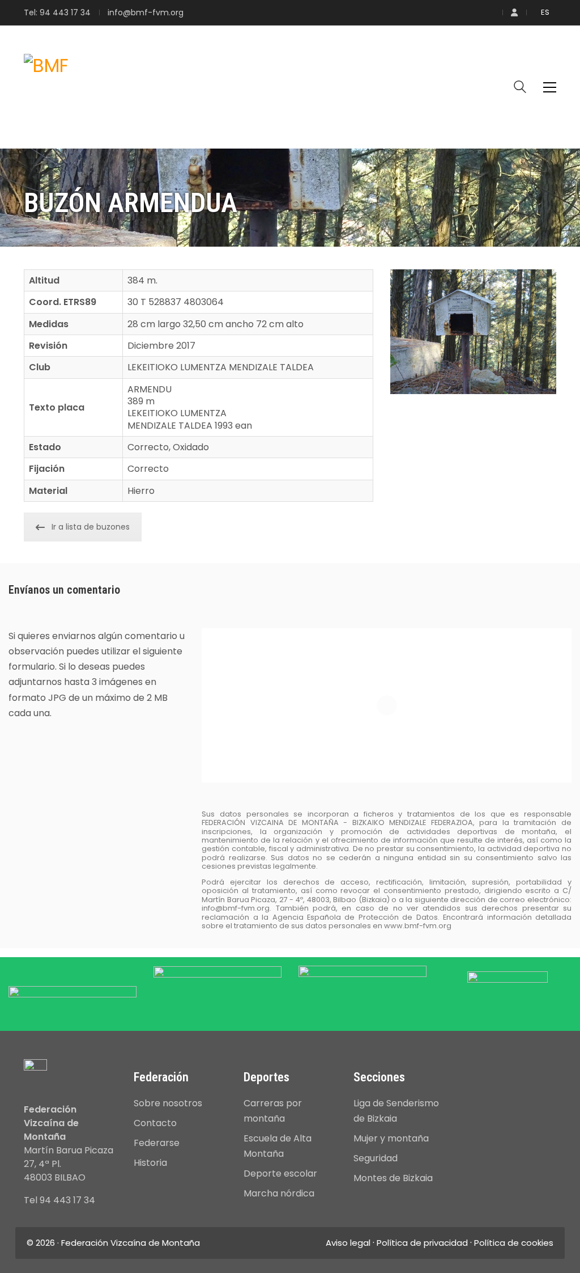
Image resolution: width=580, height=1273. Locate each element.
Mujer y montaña (391, 1138)
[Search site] (520, 88)
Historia (150, 1162)
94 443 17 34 (65, 12)
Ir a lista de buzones (91, 526)
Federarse (157, 1142)
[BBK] (217, 990)
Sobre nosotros (168, 1103)
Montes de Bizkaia (393, 1178)
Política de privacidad (422, 1243)
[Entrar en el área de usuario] (514, 12)
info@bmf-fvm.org (146, 12)
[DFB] (362, 990)
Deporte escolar (280, 1173)
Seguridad (375, 1158)
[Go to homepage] (46, 87)
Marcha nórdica (279, 1193)
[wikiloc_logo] (72, 1000)
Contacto (155, 1123)
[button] (549, 87)
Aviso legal (348, 1243)
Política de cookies (513, 1243)
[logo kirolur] (507, 992)
